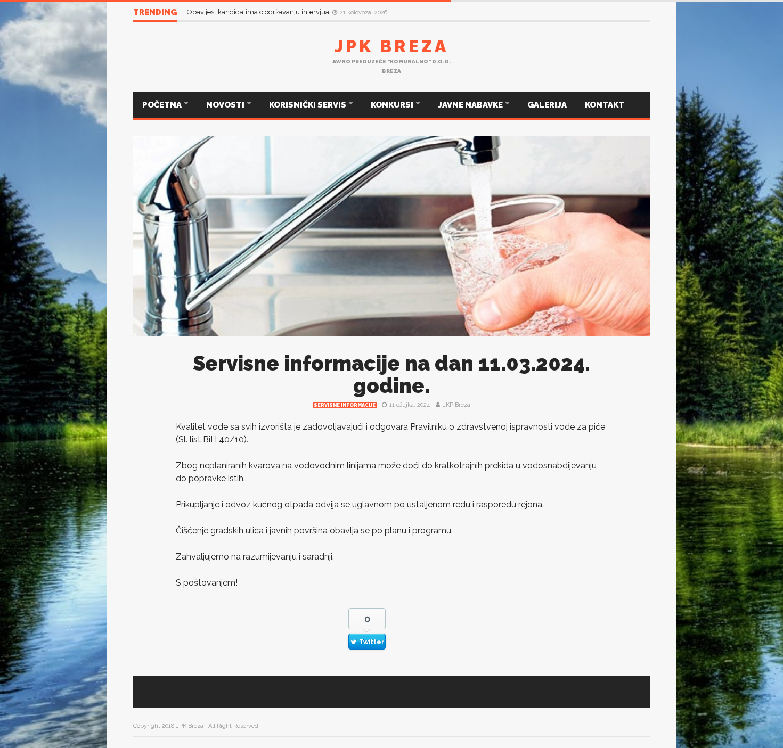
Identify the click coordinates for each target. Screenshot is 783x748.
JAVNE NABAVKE (471, 105)
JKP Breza (456, 404)
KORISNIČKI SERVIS (308, 105)
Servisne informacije (345, 405)
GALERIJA (547, 105)
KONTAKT (604, 105)
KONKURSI (393, 105)
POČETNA (162, 105)
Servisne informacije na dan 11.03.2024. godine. (391, 374)
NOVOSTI (226, 105)
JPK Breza (391, 46)
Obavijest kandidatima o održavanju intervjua (259, 12)
